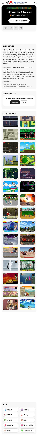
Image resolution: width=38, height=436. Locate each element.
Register (15, 102)
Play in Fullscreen (19, 21)
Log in (24, 102)
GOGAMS (13, 86)
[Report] (16, 28)
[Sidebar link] (3, 3)
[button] (6, 81)
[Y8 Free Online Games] (9, 2)
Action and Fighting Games (18, 84)
